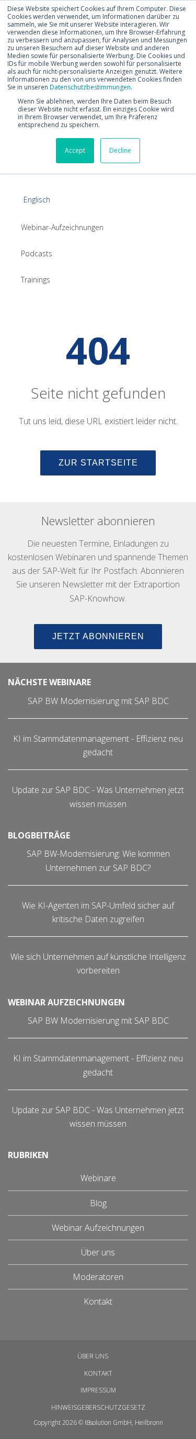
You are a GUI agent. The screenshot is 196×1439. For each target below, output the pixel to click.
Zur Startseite (98, 462)
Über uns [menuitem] (98, 1252)
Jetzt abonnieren (98, 636)
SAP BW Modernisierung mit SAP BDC (98, 701)
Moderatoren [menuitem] (98, 1277)
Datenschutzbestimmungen (90, 87)
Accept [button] (75, 150)
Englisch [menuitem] (37, 200)
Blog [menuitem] (98, 1203)
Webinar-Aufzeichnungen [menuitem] (62, 227)
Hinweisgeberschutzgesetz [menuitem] (98, 1407)
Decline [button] (120, 150)
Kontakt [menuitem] (98, 1301)
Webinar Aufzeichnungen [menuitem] (98, 1227)
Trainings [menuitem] (35, 280)
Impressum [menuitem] (98, 1390)
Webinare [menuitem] (98, 1178)
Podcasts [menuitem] (36, 253)
